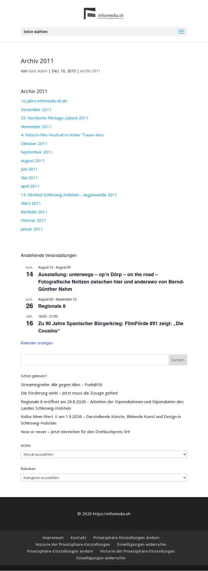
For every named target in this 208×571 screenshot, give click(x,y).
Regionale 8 (52, 305)
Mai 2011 (29, 177)
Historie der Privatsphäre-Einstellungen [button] (72, 544)
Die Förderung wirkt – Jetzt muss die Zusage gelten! (69, 393)
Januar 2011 (32, 228)
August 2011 (33, 160)
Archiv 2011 (90, 70)
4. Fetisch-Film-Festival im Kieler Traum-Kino (62, 135)
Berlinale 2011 (34, 211)
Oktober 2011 (34, 143)
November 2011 (36, 126)
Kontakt (78, 537)
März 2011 (31, 203)
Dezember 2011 (36, 109)
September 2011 (37, 152)
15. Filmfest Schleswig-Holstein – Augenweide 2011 (69, 194)
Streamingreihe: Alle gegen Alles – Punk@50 (61, 384)
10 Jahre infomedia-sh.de (44, 100)
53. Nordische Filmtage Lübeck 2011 (55, 117)
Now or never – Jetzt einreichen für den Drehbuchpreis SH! (75, 431)
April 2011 (30, 186)
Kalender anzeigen (37, 342)
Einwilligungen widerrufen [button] (142, 544)
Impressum (53, 537)
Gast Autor (37, 70)
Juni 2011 (29, 169)
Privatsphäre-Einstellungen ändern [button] (126, 537)
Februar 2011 (33, 220)
